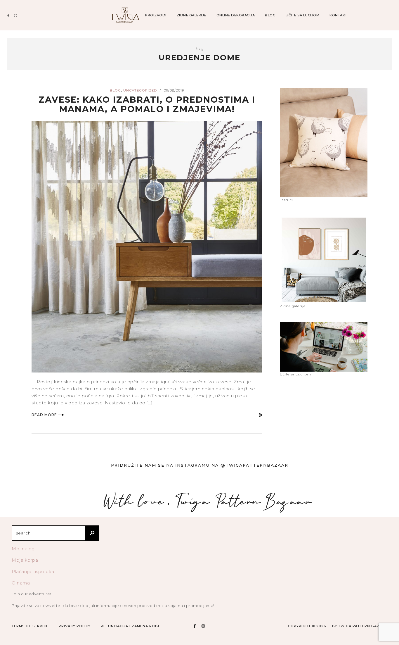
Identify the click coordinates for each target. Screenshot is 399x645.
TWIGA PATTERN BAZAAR (362, 626)
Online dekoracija (235, 15)
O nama (21, 583)
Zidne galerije (191, 15)
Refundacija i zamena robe (130, 626)
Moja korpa (25, 560)
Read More (44, 415)
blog (115, 90)
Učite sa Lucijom (302, 15)
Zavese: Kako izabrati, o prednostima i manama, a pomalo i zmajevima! (147, 104)
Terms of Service (30, 626)
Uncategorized (140, 90)
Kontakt (338, 15)
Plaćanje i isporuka (33, 571)
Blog (270, 15)
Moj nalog (23, 548)
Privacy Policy (75, 626)
